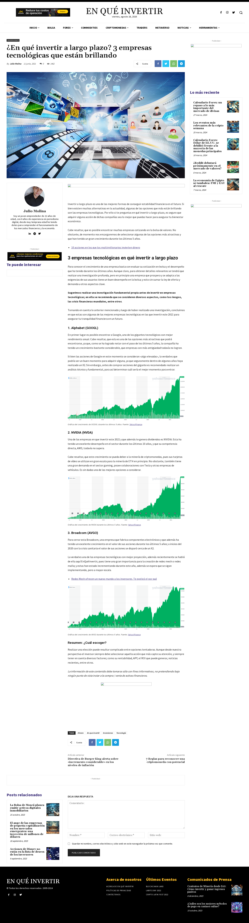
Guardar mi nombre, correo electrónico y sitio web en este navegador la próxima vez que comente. (122, 843)
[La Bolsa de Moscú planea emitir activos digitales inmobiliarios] (52, 809)
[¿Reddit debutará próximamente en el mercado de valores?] (233, 167)
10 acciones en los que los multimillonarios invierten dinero (105, 247)
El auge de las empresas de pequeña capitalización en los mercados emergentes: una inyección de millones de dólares (27, 830)
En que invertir (93, 733)
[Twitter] (233, 12)
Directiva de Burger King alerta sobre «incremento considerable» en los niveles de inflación (93, 762)
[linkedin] (29, 233)
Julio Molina (15, 63)
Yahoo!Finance (135, 424)
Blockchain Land (155, 886)
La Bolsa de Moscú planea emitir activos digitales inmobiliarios (27, 808)
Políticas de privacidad (118, 890)
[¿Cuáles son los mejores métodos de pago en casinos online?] (236, 907)
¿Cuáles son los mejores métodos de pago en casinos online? (207, 905)
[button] (241, 12)
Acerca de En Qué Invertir (119, 886)
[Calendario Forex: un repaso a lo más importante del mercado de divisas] (233, 107)
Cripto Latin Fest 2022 (157, 894)
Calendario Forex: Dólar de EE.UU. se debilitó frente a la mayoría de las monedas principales (207, 146)
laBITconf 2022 (153, 890)
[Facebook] (221, 12)
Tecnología (121, 733)
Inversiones (13, 40)
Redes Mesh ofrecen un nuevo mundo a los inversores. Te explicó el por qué (114, 578)
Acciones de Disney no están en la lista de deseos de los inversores (27, 852)
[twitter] (39, 233)
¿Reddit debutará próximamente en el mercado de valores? (207, 165)
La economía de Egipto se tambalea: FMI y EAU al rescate (209, 183)
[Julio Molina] (34, 196)
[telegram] (34, 233)
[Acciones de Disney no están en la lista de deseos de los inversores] (52, 853)
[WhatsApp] (173, 63)
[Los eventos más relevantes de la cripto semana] (233, 127)
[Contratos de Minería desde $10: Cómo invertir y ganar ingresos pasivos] (236, 889)
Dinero (81, 733)
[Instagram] (227, 12)
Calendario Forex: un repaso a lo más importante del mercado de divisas (207, 107)
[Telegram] (181, 63)
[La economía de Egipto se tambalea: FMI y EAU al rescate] (233, 184)
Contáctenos (113, 894)
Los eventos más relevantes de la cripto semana (208, 125)
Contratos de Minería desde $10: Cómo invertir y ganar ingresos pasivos (206, 889)
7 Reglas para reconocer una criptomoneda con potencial (165, 760)
